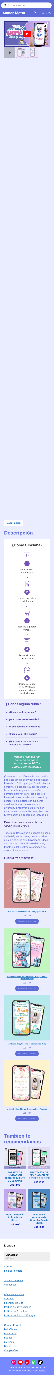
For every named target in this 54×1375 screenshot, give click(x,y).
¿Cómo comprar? (13, 1280)
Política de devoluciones (17, 1307)
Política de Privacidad (16, 1311)
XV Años (9, 1342)
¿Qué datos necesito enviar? (24, 719)
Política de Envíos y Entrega (19, 1315)
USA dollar (12, 1255)
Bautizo (8, 1337)
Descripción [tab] (14, 523)
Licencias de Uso (13, 1302)
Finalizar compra (13, 1270)
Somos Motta (14, 13)
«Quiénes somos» (14, 1294)
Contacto (9, 1298)
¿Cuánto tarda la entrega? (22, 712)
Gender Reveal (12, 1325)
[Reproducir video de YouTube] (27, 34)
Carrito (8, 1266)
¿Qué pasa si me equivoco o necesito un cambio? (23, 743)
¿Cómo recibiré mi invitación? (24, 726)
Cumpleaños (11, 1350)
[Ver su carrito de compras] (35, 13)
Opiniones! (10, 1284)
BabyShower (11, 1329)
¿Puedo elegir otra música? (23, 734)
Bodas (7, 1346)
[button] (45, 25)
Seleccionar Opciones (27, 921)
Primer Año (10, 1333)
